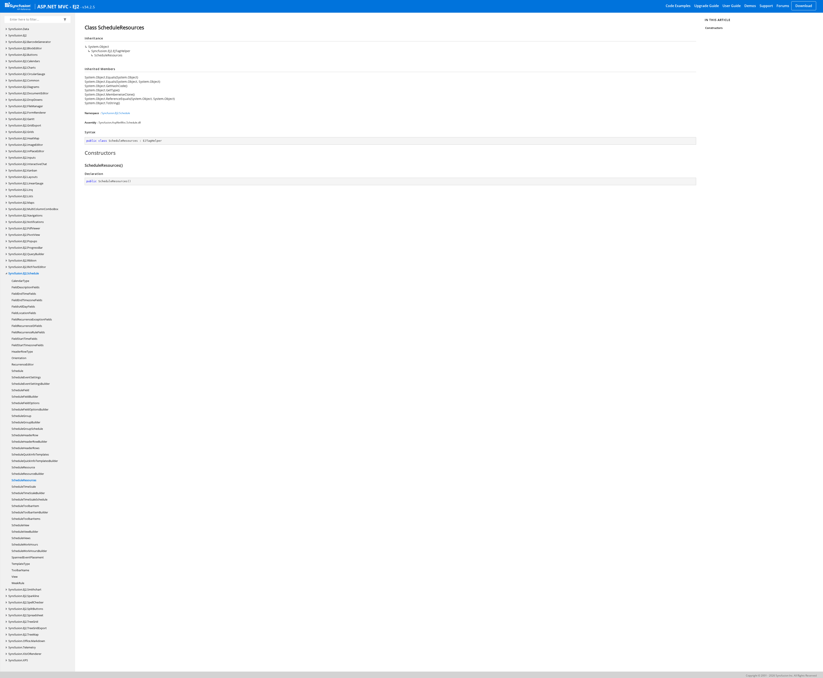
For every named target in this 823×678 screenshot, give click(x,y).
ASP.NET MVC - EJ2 (58, 6)
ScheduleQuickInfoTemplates (30, 454)
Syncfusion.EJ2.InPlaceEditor (26, 151)
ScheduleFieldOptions (25, 403)
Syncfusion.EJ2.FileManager (25, 106)
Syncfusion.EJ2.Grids (21, 132)
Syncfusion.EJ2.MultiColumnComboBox (33, 209)
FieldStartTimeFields (24, 339)
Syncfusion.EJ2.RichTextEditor (27, 267)
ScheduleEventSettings (26, 377)
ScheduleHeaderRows (25, 448)
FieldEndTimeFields (24, 294)
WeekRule (18, 583)
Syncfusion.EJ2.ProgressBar (25, 248)
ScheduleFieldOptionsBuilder (30, 409)
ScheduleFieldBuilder (25, 396)
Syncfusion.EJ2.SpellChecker (26, 602)
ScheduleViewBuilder (25, 532)
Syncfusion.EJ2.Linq (20, 190)
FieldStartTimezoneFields (28, 345)
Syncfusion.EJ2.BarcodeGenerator (29, 42)
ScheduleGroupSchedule (27, 429)
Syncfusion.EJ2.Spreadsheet (25, 615)
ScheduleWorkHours (25, 544)
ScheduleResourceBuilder (28, 474)
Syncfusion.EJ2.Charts (22, 67)
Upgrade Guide (706, 5)
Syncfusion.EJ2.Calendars (24, 61)
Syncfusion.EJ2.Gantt (21, 119)
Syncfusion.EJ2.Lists (20, 196)
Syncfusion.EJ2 (17, 35)
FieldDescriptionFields (25, 287)
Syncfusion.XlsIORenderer (24, 654)
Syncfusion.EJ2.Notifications (26, 222)
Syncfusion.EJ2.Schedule (23, 273)
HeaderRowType (22, 351)
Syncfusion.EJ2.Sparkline (23, 596)
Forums (782, 5)
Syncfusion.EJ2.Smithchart (24, 589)
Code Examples (678, 5)
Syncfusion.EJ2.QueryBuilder (26, 254)
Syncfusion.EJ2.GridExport (24, 125)
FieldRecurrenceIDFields (27, 326)
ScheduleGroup (21, 416)
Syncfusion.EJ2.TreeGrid (23, 622)
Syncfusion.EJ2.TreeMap (23, 634)
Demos (750, 5)
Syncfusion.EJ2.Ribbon (22, 260)
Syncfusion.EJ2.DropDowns (25, 100)
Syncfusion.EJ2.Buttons (23, 55)
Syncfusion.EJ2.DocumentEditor (28, 93)
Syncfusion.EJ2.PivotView (24, 235)
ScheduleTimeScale (24, 487)
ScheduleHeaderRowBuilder (29, 441)
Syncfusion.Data (18, 29)
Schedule (17, 371)
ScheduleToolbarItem (25, 506)
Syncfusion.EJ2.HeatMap (23, 138)
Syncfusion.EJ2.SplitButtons (25, 609)
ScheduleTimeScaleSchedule (29, 499)
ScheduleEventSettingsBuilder (31, 384)
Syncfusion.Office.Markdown (26, 641)
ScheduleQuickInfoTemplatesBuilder (35, 461)
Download (803, 5)
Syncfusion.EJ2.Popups (22, 241)
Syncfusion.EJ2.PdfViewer (24, 228)
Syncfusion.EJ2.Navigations (25, 215)
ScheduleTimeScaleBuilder (28, 493)
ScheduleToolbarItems (26, 519)
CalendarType (20, 281)
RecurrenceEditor (23, 364)
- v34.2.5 (87, 7)
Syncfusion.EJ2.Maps (21, 202)
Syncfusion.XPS (18, 660)
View (15, 577)
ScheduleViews (21, 538)
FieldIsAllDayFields (23, 306)
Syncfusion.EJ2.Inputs (22, 157)
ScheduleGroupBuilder (26, 422)
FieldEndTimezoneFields (27, 300)
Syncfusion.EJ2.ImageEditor (25, 145)
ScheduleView (20, 525)
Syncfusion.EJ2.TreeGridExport (27, 628)
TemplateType (21, 564)
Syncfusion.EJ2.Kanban (22, 170)
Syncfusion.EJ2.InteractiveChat (27, 164)
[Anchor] (82, 153)
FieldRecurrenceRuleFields (28, 332)
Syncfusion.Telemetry (22, 647)
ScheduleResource (23, 467)
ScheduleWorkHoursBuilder (29, 551)
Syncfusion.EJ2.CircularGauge (26, 74)
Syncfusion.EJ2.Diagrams (23, 87)
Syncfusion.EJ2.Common (23, 80)
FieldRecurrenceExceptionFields (32, 319)
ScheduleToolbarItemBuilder (30, 512)
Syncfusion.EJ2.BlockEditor (25, 48)
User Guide (731, 5)
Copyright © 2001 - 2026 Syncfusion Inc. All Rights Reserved (781, 675)
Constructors (713, 28)
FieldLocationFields (24, 313)
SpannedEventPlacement (28, 557)
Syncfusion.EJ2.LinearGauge (25, 183)
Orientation (19, 358)
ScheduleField (20, 390)
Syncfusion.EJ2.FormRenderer (27, 112)
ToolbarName (20, 570)
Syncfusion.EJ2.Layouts (23, 177)
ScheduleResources (24, 480)
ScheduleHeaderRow (25, 435)
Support (766, 5)
